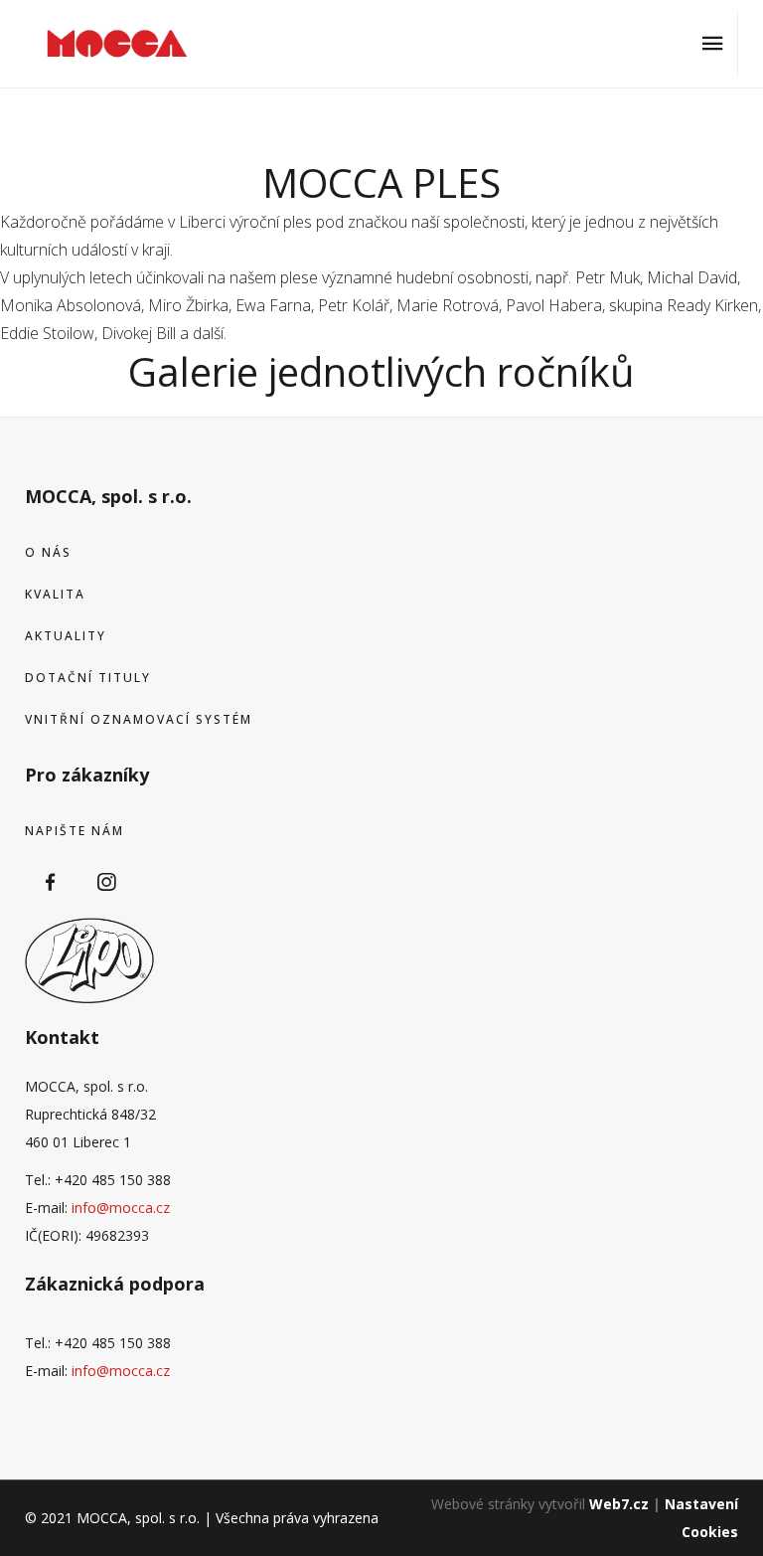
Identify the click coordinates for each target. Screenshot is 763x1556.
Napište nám (74, 830)
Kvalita (55, 594)
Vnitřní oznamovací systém (138, 719)
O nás (48, 552)
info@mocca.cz (121, 1207)
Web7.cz (619, 1503)
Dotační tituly (88, 677)
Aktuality (65, 635)
